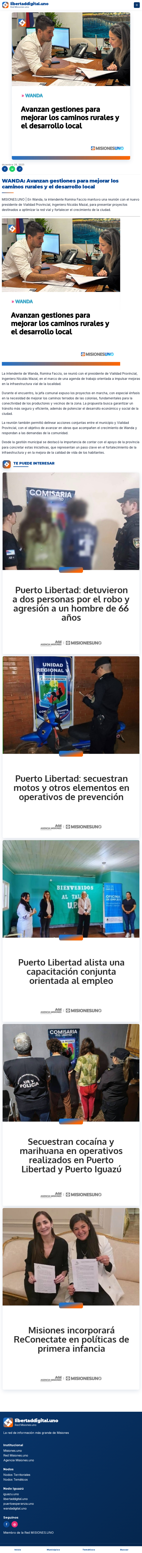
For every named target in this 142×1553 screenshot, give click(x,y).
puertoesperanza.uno (18, 1503)
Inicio (17, 1549)
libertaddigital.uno (15, 1499)
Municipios (53, 1549)
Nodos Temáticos (15, 1479)
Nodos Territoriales (16, 1475)
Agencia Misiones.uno (18, 1460)
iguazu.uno (11, 1494)
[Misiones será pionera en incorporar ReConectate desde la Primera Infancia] (71, 1299)
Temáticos (88, 1549)
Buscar (124, 1549)
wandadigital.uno (15, 1508)
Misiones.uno (12, 1450)
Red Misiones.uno (15, 1455)
